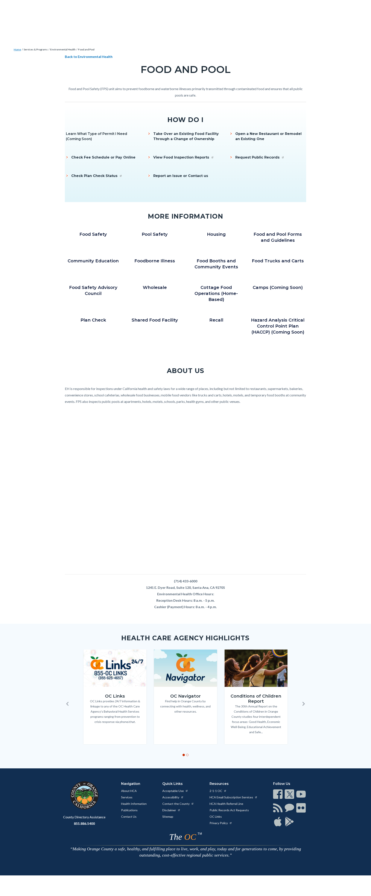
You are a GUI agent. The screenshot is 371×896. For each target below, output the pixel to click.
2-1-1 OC (216, 791)
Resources (219, 784)
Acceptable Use (173, 791)
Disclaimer (169, 810)
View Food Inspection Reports (181, 157)
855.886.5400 (84, 823)
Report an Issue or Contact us (180, 176)
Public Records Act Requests (229, 810)
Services (126, 797)
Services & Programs (36, 49)
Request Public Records (258, 157)
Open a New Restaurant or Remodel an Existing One (268, 136)
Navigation (130, 784)
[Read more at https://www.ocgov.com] (84, 795)
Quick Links (172, 784)
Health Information (134, 803)
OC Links (216, 816)
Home (17, 49)
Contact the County (176, 803)
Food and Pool (86, 49)
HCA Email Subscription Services (232, 797)
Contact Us (129, 816)
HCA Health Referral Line (226, 803)
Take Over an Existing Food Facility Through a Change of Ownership (186, 136)
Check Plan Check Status (95, 176)
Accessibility (171, 797)
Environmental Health (63, 49)
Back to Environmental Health (89, 56)
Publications (129, 810)
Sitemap (167, 816)
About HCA (129, 791)
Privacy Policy (219, 823)
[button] (67, 704)
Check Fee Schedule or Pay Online (103, 157)
